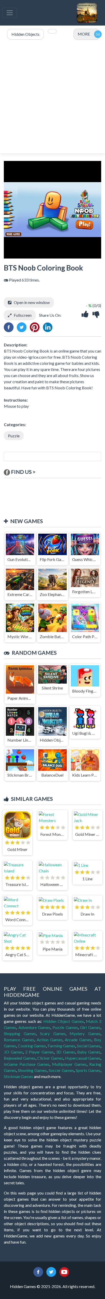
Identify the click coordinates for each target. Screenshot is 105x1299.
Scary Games (52, 1033)
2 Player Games (39, 1051)
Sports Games (88, 1070)
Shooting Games (32, 1070)
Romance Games (19, 1039)
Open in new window (32, 302)
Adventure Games (34, 1027)
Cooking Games (32, 1045)
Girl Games (90, 1027)
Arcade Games (78, 1039)
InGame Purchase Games (26, 1064)
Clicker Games (50, 1058)
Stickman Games (18, 1076)
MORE (84, 33)
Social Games (89, 1045)
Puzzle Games (65, 1027)
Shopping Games (20, 1033)
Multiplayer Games (69, 1064)
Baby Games (88, 1051)
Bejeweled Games (19, 1058)
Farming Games (61, 1045)
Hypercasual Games (82, 1058)
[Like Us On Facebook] (38, 1271)
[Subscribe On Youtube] (64, 1271)
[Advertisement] (52, 96)
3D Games (65, 1051)
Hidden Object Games (63, 1021)
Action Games (49, 1039)
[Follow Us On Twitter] (51, 1271)
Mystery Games (85, 1033)
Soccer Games (61, 1070)
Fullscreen (23, 315)
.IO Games (13, 1051)
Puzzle (14, 435)
